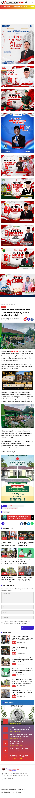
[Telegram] (28, 523)
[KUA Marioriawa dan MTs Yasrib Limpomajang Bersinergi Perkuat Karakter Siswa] (26, 553)
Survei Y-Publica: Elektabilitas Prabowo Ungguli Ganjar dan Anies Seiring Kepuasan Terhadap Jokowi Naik (21, 749)
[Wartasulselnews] (12, 2)
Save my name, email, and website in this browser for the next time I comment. (17, 622)
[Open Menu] (29, 2)
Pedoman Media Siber (8, 790)
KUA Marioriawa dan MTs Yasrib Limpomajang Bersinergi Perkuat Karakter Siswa (25, 561)
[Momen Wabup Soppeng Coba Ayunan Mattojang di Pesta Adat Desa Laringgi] (9, 553)
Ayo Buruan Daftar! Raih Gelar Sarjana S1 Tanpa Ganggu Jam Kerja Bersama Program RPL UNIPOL (8, 579)
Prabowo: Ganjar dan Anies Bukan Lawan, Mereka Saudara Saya (21, 735)
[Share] (32, 319)
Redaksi (20, 790)
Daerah (4, 306)
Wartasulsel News (6, 318)
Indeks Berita (5, 792)
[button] (26, 2)
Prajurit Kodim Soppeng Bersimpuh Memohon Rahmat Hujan (26, 544)
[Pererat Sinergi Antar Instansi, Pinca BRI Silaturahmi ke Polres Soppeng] (26, 571)
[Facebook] (21, 523)
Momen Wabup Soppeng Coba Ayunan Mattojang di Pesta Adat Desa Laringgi (9, 561)
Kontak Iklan (16, 792)
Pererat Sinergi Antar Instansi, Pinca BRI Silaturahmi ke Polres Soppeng (25, 579)
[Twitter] (25, 523)
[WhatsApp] (32, 523)
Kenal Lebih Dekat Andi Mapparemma (17, 742)
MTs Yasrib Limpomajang (16, 506)
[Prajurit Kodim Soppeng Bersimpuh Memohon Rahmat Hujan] (26, 535)
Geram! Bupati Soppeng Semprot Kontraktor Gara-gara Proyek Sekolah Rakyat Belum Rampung (8, 544)
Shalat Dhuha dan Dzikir (11, 508)
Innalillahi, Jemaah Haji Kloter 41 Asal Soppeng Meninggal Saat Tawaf (20, 729)
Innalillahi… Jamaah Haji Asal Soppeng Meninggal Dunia (19, 756)
